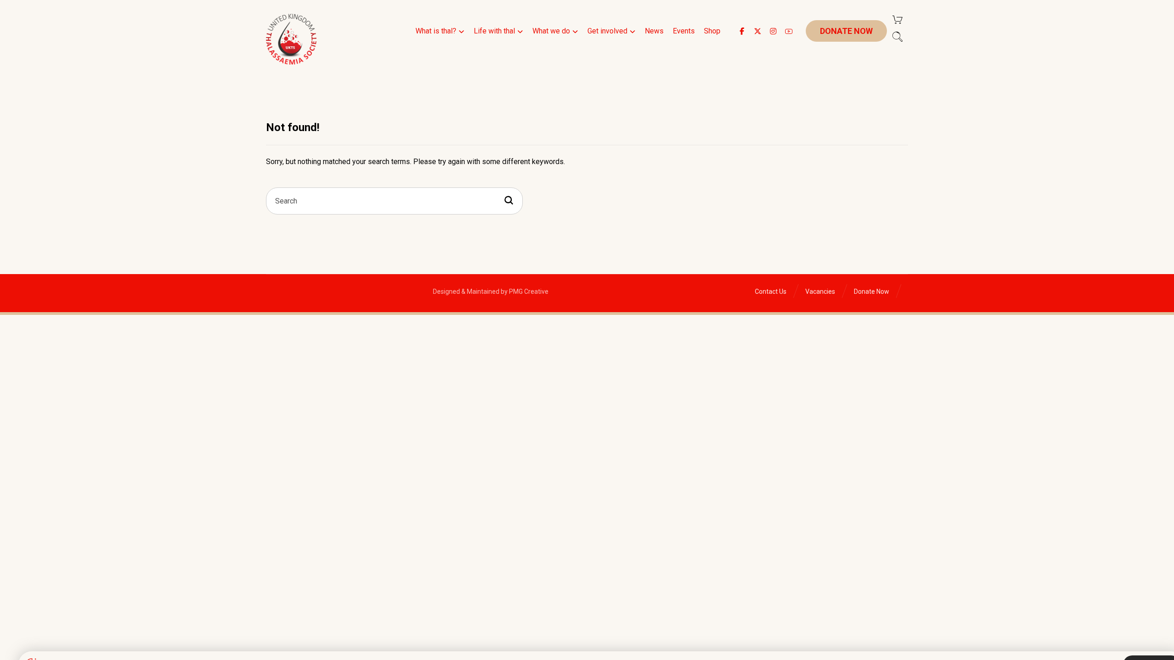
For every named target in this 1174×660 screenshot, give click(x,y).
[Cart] (897, 19)
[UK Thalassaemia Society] (291, 39)
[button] (742, 31)
